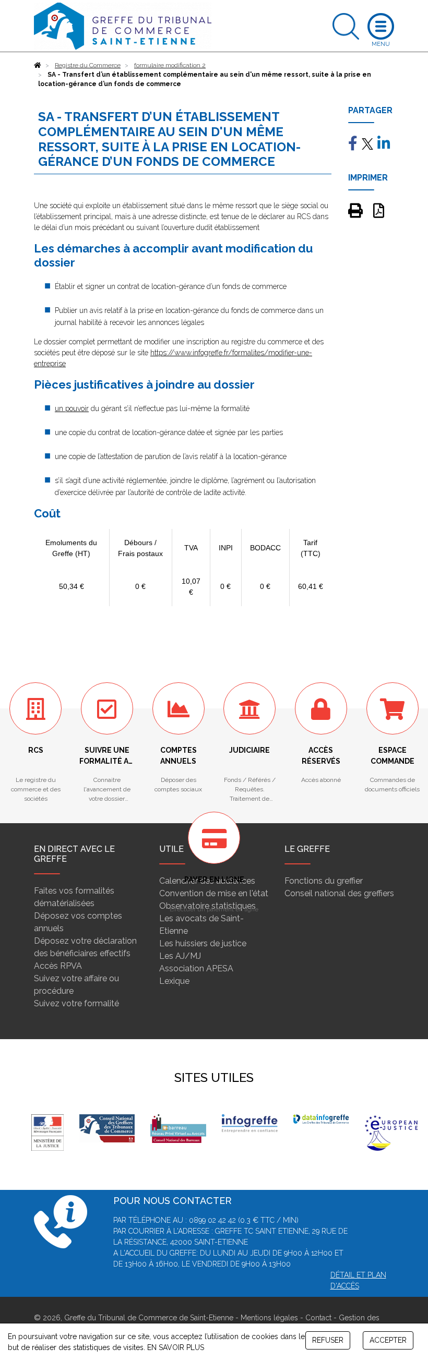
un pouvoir (72, 408)
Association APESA (196, 968)
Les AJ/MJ (180, 956)
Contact (318, 1318)
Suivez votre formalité (76, 1003)
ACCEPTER (388, 1340)
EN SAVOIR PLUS (175, 1347)
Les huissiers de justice (202, 943)
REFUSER (327, 1340)
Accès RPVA (58, 966)
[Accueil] (37, 65)
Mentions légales (269, 1318)
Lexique (174, 981)
